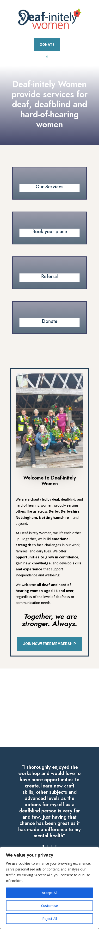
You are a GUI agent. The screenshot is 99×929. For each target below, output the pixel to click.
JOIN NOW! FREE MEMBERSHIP (49, 644)
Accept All (49, 892)
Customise (49, 905)
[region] (49, 888)
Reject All (49, 918)
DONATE (47, 44)
